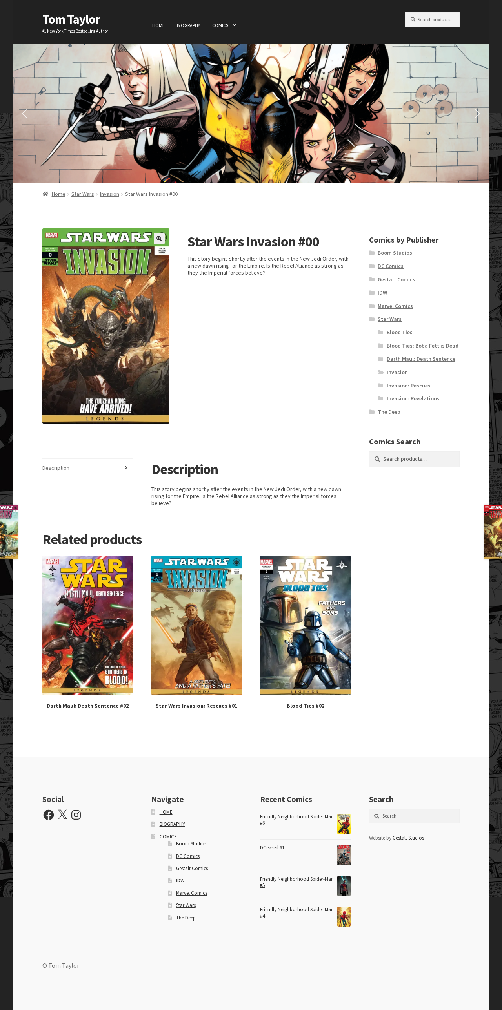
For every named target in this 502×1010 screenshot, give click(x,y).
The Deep (389, 411)
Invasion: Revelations (413, 398)
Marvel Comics (395, 306)
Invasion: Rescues (409, 385)
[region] (251, 113)
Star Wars (82, 193)
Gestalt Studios (408, 837)
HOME (158, 25)
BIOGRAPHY (188, 25)
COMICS (220, 25)
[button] (24, 113)
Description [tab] (55, 467)
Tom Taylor (71, 19)
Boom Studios (395, 252)
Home (58, 193)
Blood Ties (400, 332)
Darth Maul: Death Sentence (421, 358)
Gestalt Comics (396, 279)
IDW (382, 292)
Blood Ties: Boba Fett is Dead (422, 345)
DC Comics (391, 266)
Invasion (109, 193)
